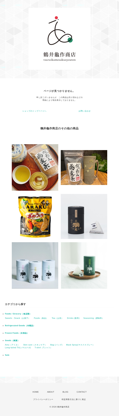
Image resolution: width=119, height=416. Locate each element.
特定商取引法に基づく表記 (74, 399)
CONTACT (82, 392)
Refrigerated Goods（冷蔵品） (20, 326)
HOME (36, 392)
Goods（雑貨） (12, 340)
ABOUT (50, 392)
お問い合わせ (85, 111)
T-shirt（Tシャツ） (43, 348)
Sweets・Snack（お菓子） (17, 318)
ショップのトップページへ (34, 111)
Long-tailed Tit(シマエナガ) (18, 348)
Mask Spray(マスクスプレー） (80, 345)
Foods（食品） (41, 318)
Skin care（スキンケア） (35, 345)
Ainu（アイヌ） (12, 345)
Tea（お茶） (57, 318)
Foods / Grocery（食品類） (18, 314)
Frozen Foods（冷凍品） (17, 333)
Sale (7, 355)
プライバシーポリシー (43, 399)
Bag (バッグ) (56, 345)
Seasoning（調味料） (93, 318)
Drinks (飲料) (73, 318)
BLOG (65, 392)
